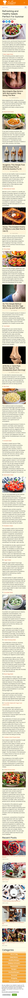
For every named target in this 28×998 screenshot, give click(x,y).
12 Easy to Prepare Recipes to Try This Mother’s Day (13, 923)
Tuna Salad (6, 326)
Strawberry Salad (8, 525)
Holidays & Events (14, 963)
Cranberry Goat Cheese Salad (12, 737)
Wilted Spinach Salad (9, 189)
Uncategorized (14, 981)
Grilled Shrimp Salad (9, 769)
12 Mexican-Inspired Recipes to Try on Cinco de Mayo (13, 943)
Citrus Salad (7, 249)
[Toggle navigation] (24, 3)
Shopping (14, 978)
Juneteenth (14, 966)
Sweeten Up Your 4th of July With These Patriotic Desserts (13, 856)
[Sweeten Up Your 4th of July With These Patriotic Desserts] (14, 848)
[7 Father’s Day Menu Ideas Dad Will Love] (14, 892)
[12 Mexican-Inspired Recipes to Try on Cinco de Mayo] (14, 935)
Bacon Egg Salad (8, 674)
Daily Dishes (14, 957)
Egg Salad (6, 386)
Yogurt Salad (7, 560)
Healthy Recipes (14, 960)
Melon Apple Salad (8, 54)
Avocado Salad (7, 440)
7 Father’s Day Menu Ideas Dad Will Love (11, 901)
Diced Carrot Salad (9, 111)
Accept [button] (14, 994)
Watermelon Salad (8, 475)
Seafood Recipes (14, 972)
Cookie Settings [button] (6, 994)
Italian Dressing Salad (10, 640)
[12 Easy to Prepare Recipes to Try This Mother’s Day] (14, 913)
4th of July (14, 954)
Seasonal (14, 975)
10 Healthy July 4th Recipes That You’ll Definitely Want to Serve (13, 879)
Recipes (14, 969)
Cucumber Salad (8, 592)
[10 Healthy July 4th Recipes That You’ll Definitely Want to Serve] (14, 870)
